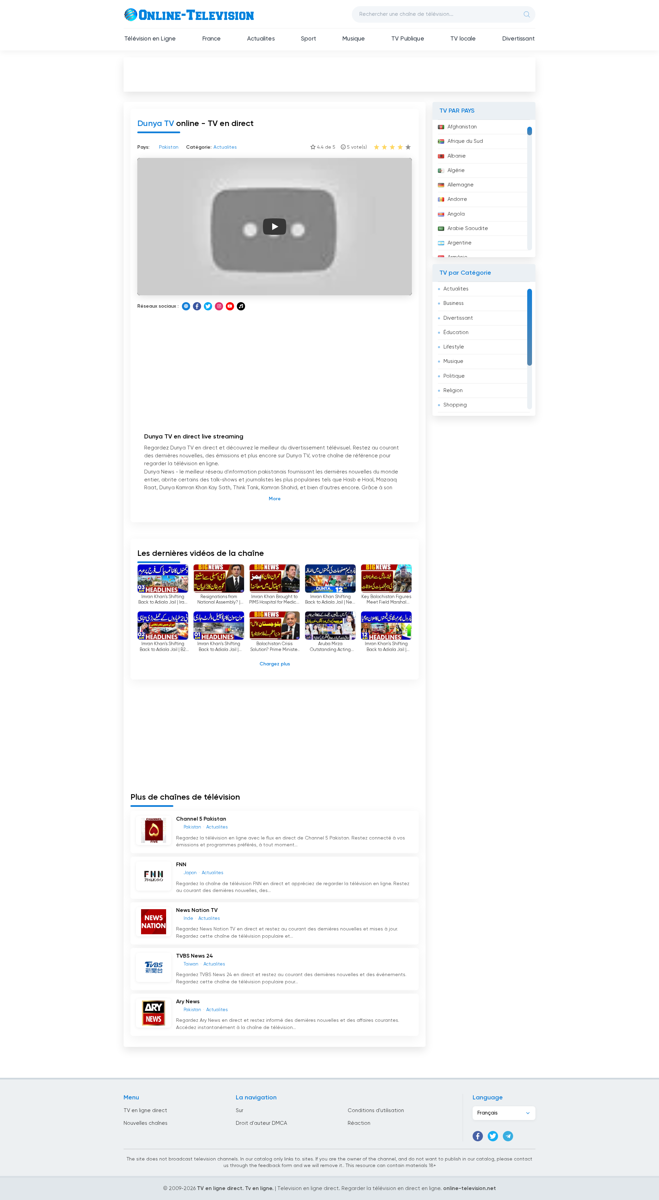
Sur (239, 1110)
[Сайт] (186, 306)
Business (453, 303)
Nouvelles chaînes (145, 1123)
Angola (456, 214)
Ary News (188, 1002)
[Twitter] (208, 306)
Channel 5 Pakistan (201, 819)
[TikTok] (241, 306)
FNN (181, 865)
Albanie (457, 156)
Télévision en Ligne (150, 39)
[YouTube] (230, 306)
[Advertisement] (329, 74)
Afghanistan (462, 126)
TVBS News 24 (194, 956)
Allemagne (461, 184)
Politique (454, 376)
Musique (353, 39)
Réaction (359, 1123)
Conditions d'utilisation (376, 1110)
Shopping (455, 405)
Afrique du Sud (465, 141)
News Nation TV (197, 910)
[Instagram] (219, 306)
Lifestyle (453, 347)
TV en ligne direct (145, 1110)
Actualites (261, 39)
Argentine (460, 242)
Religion (453, 390)
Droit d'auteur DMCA (261, 1123)
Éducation (456, 332)
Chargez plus (274, 664)
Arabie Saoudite (468, 228)
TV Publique (407, 39)
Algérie (456, 170)
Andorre (457, 199)
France (211, 39)
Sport (308, 39)
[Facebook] (197, 306)
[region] (483, 188)
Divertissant (518, 39)
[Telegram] (508, 1136)
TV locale (463, 39)
